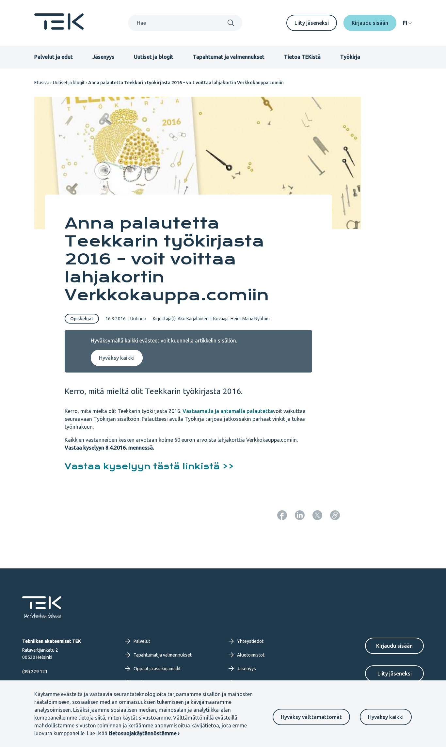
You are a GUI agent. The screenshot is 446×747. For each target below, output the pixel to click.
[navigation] (407, 23)
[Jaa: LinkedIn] (300, 515)
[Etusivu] (59, 28)
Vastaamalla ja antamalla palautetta (228, 411)
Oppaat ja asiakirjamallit (157, 668)
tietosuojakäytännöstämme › (144, 733)
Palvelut (142, 641)
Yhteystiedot (250, 641)
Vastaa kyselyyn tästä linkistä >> (149, 466)
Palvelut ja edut (53, 57)
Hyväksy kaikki (386, 717)
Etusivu (41, 82)
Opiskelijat (81, 318)
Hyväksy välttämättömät (311, 717)
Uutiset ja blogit (153, 57)
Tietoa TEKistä (302, 57)
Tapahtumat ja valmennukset (228, 57)
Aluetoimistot (250, 655)
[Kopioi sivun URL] (335, 515)
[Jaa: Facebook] (282, 515)
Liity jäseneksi (312, 23)
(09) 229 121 (35, 671)
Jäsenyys (103, 57)
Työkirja (350, 57)
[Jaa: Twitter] (317, 515)
